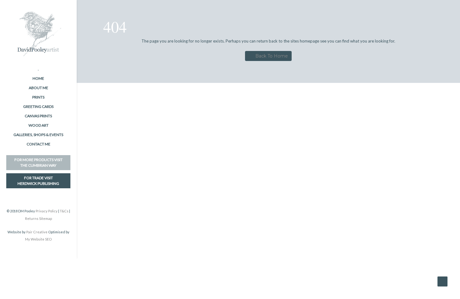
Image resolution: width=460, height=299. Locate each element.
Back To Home (271, 56)
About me (38, 87)
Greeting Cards (38, 106)
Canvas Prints (38, 116)
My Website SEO (38, 239)
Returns (31, 218)
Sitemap (45, 218)
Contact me (38, 144)
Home (38, 78)
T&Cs (64, 211)
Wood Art (38, 125)
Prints (38, 97)
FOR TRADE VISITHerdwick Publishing (38, 180)
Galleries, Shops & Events (38, 134)
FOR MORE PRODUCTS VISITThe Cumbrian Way (38, 162)
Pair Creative (37, 232)
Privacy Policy (47, 211)
